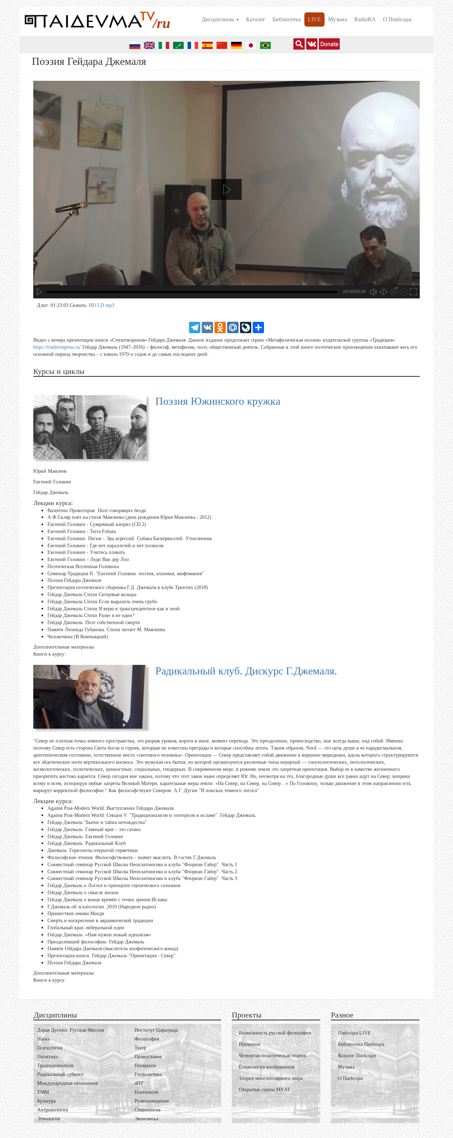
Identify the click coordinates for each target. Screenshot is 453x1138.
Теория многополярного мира (271, 1078)
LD (101, 305)
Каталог (255, 19)
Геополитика (148, 1074)
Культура (46, 1101)
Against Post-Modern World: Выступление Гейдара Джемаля (110, 808)
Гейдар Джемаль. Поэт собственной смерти (93, 622)
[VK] (207, 327)
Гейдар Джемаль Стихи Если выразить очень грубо (102, 601)
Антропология (52, 1109)
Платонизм (146, 1092)
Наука (43, 1039)
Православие (148, 1056)
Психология (49, 1047)
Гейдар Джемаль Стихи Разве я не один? (90, 615)
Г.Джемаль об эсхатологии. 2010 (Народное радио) (101, 906)
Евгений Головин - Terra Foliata (81, 531)
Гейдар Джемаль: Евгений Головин (85, 836)
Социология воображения (266, 1067)
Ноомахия (145, 1065)
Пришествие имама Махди (75, 913)
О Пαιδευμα (397, 19)
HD (93, 305)
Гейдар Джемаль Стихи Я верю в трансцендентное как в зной (113, 608)
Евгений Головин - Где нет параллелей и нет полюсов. (106, 545)
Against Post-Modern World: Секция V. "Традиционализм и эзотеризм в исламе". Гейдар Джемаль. (152, 815)
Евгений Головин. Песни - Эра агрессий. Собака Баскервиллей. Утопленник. (130, 538)
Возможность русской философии (275, 1033)
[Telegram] (194, 327)
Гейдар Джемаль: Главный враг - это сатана (94, 829)
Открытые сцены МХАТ (264, 1089)
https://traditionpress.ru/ (57, 347)
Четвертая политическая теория (272, 1055)
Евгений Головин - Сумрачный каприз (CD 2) (96, 524)
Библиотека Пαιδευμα (361, 1044)
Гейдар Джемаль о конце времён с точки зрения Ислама (107, 899)
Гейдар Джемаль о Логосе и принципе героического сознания (113, 885)
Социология (147, 1109)
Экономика (146, 1118)
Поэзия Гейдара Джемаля (74, 580)
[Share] (258, 327)
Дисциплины (218, 19)
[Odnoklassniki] (220, 327)
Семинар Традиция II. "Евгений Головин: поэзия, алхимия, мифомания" (125, 573)
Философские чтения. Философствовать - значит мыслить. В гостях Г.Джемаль (131, 857)
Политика (47, 1056)
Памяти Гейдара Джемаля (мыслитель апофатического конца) (112, 948)
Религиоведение (151, 1101)
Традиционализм (55, 1065)
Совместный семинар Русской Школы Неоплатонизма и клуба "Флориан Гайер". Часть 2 (142, 871)
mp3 (109, 305)
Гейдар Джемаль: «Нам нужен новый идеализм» (99, 934)
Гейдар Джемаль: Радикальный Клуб (86, 843)
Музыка (337, 19)
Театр (140, 1047)
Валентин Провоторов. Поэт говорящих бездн (96, 510)
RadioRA (365, 19)
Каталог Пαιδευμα (357, 1055)
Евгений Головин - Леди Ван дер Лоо (88, 559)
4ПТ (139, 1083)
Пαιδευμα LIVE (354, 1033)
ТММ (43, 1092)
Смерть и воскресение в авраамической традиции (100, 920)
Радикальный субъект (60, 1074)
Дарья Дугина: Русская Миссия (70, 1030)
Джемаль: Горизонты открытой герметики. (93, 850)
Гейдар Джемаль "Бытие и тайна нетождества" (97, 822)
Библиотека (287, 19)
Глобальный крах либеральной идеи (85, 927)
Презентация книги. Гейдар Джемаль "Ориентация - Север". (112, 955)
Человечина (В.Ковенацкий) (77, 636)
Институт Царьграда (156, 1030)
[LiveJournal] (245, 327)
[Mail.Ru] (233, 327)
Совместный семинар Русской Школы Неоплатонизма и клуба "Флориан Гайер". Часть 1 (142, 864)
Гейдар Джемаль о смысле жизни (83, 892)
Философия (146, 1039)
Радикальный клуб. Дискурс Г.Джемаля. (246, 671)
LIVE (314, 19)
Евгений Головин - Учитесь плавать (86, 552)
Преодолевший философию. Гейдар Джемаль (95, 941)
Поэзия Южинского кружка (217, 401)
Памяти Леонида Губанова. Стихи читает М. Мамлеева (106, 629)
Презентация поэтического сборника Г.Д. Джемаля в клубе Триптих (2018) (127, 587)
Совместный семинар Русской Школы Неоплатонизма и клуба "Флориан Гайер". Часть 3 (142, 878)
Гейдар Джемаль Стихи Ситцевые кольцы (91, 594)
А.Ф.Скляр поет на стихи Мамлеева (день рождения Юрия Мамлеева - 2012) (129, 517)
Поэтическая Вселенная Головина (83, 566)
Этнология (48, 1118)
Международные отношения (67, 1083)
